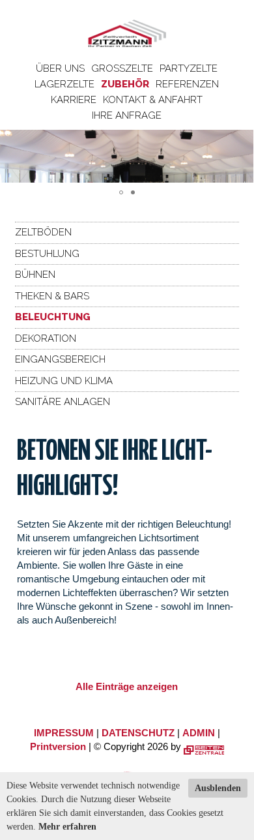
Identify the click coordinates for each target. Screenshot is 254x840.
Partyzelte (189, 68)
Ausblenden (218, 788)
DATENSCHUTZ (138, 732)
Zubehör (125, 84)
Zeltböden (43, 232)
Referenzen (187, 84)
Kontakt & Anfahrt (153, 100)
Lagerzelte (64, 84)
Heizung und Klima (64, 381)
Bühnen (35, 274)
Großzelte (122, 68)
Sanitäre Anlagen (62, 402)
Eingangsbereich (60, 359)
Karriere (73, 100)
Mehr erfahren (67, 827)
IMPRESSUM (64, 732)
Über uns (60, 68)
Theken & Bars (52, 296)
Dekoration (45, 338)
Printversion (58, 746)
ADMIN (198, 732)
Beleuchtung (53, 317)
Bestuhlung (47, 254)
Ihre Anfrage (127, 115)
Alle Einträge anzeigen (127, 686)
